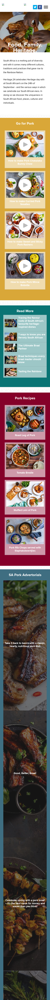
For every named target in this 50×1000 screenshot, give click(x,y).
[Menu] (46, 7)
